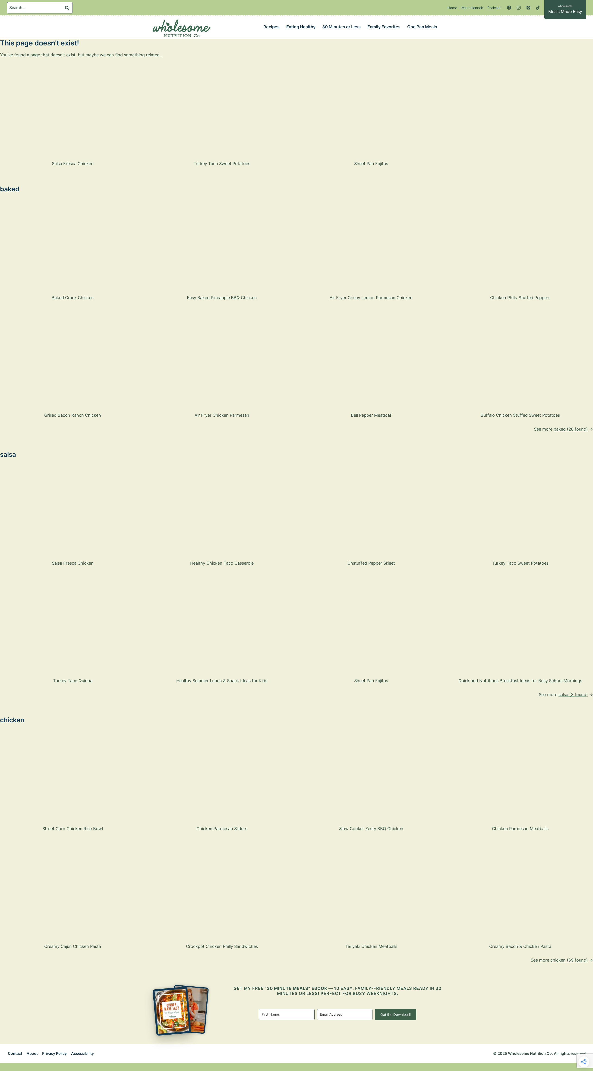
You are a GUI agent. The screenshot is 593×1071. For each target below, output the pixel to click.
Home (452, 8)
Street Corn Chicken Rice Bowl (72, 828)
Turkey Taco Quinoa (72, 680)
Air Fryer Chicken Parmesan (222, 415)
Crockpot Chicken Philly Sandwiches (222, 946)
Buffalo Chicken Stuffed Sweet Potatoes (520, 415)
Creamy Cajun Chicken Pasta (72, 946)
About (32, 1053)
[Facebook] (509, 7)
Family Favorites (384, 26)
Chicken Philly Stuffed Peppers (520, 297)
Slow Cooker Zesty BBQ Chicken (371, 828)
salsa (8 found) (573, 694)
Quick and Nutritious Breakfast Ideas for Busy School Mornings (520, 680)
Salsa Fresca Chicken (73, 163)
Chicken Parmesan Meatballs (520, 828)
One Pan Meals (422, 26)
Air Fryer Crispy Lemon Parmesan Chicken (371, 297)
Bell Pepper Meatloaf (371, 415)
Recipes (271, 26)
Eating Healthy (300, 26)
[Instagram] (518, 7)
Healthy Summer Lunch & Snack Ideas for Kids (221, 680)
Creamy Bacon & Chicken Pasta (520, 946)
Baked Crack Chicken (73, 297)
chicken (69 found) (569, 960)
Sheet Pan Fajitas (371, 163)
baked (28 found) (571, 429)
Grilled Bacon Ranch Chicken (72, 415)
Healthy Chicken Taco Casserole (222, 563)
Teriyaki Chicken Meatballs (371, 946)
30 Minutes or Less (341, 26)
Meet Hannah (472, 8)
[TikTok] (538, 7)
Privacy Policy (54, 1053)
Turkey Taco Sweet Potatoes (222, 163)
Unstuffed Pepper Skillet (371, 563)
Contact (15, 1053)
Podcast (494, 8)
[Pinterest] (528, 7)
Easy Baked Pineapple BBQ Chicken (222, 297)
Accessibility (82, 1053)
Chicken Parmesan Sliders (221, 828)
